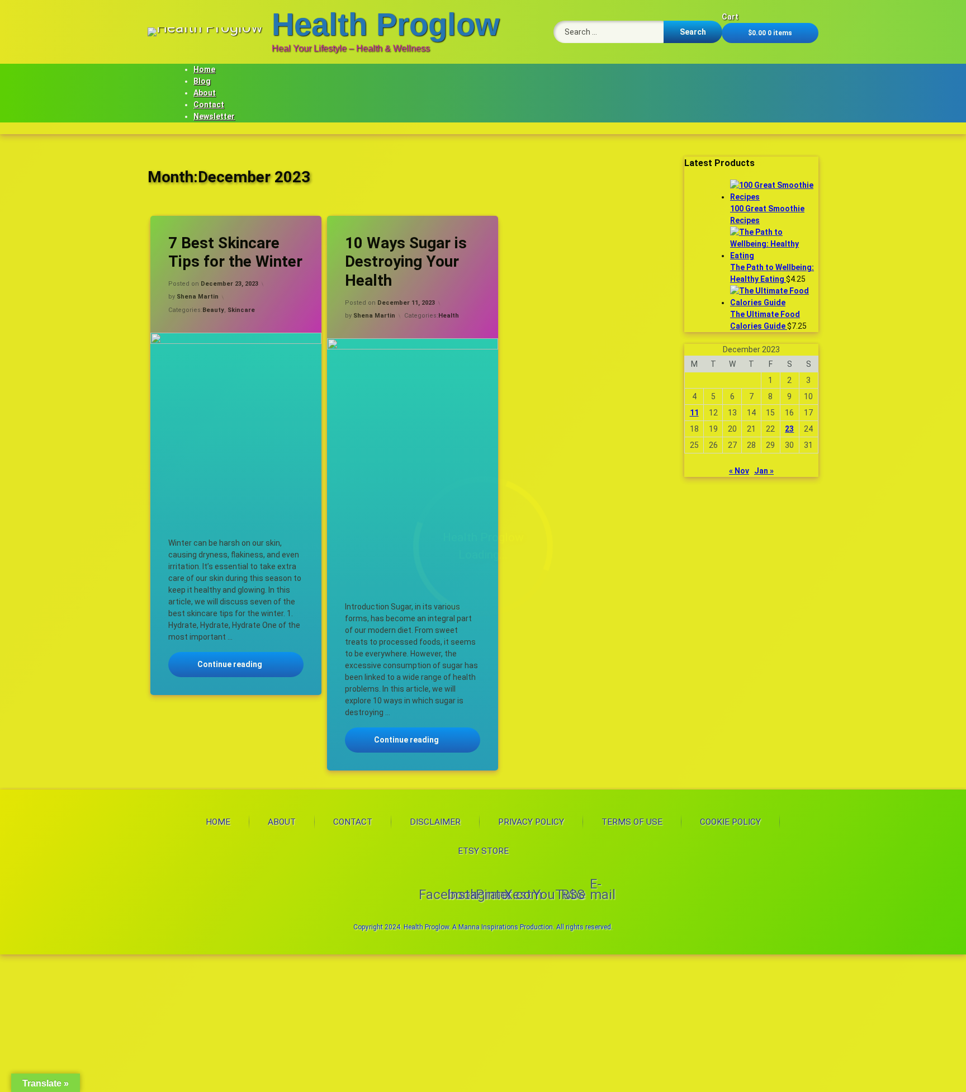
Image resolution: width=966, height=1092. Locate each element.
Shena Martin (198, 296)
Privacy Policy (531, 822)
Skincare (241, 310)
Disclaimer (435, 822)
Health (448, 315)
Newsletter (214, 116)
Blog (202, 81)
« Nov (739, 470)
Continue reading (250, 664)
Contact (208, 104)
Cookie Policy (730, 822)
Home (204, 69)
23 (789, 428)
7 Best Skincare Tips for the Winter (235, 252)
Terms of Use (632, 822)
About (204, 92)
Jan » (764, 470)
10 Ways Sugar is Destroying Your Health (406, 262)
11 (694, 412)
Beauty (213, 310)
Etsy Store (483, 851)
